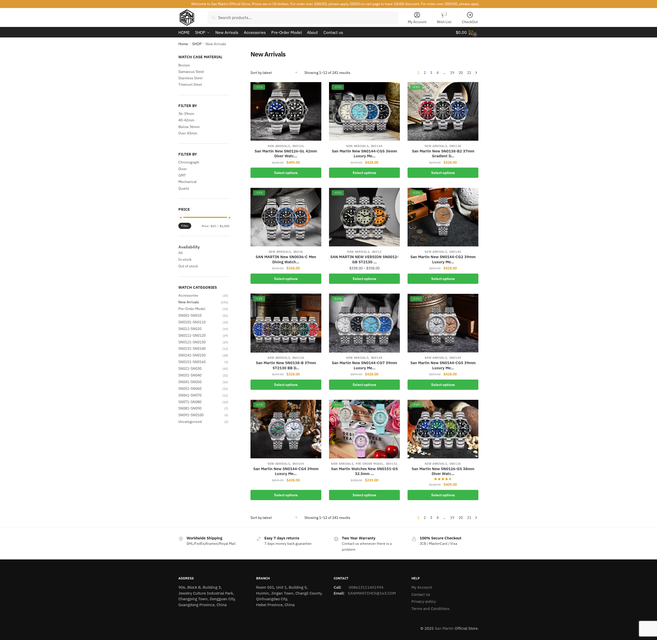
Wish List (444, 22)
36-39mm (186, 113)
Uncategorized (190, 421)
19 (452, 72)
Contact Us (420, 594)
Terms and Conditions (430, 608)
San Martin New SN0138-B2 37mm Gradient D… (443, 154)
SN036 (298, 252)
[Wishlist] (313, 89)
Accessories (188, 295)
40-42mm (186, 120)
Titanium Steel (190, 84)
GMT (182, 175)
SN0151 (392, 464)
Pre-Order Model (370, 464)
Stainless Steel (190, 78)
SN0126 (298, 146)
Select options (286, 172)
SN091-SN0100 (191, 415)
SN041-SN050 (189, 382)
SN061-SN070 (189, 395)
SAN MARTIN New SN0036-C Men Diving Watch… (286, 259)
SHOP (196, 44)
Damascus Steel (191, 71)
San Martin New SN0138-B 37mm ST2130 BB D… (286, 365)
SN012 (377, 252)
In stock (184, 259)
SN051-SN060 (189, 388)
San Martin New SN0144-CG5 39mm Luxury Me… (443, 365)
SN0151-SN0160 (192, 362)
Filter (184, 226)
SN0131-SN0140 (192, 348)
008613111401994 (365, 587)
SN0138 (455, 146)
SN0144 (377, 146)
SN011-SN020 (189, 328)
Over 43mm (187, 133)
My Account (417, 22)
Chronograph (188, 162)
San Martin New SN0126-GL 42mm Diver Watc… (286, 154)
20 (461, 72)
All (180, 252)
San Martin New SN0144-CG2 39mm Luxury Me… (443, 259)
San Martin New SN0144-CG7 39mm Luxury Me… (364, 365)
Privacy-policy (423, 601)
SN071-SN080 (189, 402)
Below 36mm (189, 126)
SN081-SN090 (189, 408)
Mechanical (187, 181)
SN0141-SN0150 (192, 355)
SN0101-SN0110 (192, 322)
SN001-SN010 (189, 315)
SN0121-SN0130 (192, 342)
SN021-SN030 (189, 368)
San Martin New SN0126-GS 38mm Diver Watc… (443, 471)
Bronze (184, 65)
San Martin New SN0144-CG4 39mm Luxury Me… (285, 471)
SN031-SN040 (189, 375)
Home (183, 44)
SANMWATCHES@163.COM (372, 593)
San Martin (444, 628)
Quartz (183, 188)
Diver (182, 169)
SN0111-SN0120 (192, 335)
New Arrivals (279, 146)
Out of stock (188, 266)
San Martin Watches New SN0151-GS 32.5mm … (364, 471)
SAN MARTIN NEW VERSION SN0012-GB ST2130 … (364, 259)
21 (469, 72)
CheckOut (470, 22)
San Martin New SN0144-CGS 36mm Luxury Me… (364, 154)
